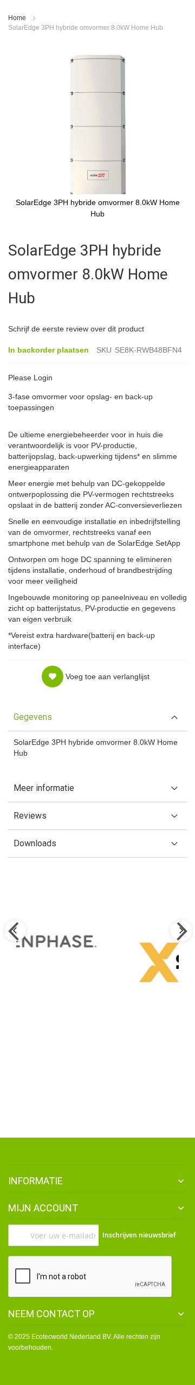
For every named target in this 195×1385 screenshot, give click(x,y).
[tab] (97, 717)
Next (180, 931)
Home (17, 18)
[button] (96, 676)
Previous (15, 931)
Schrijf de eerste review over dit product (76, 328)
